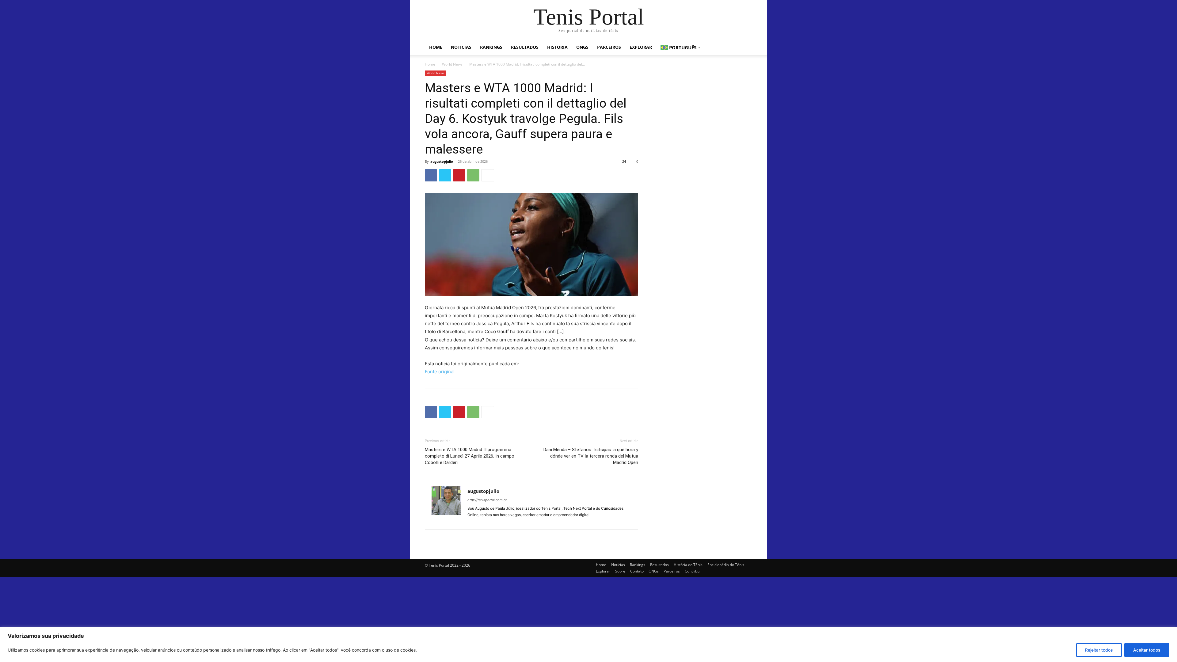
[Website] (472, 521)
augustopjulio (441, 161)
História (557, 47)
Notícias (461, 47)
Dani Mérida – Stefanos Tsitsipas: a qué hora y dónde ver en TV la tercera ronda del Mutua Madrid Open (590, 456)
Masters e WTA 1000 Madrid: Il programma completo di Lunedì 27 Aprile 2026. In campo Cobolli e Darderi (469, 456)
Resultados (525, 47)
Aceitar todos (1146, 649)
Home (435, 47)
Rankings (491, 47)
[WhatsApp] (473, 175)
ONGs (582, 47)
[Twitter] (445, 175)
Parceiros (609, 47)
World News (452, 64)
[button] (744, 48)
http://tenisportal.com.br (487, 500)
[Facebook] (431, 175)
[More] (487, 175)
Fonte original (440, 372)
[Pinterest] (459, 175)
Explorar (641, 47)
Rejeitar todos (1099, 649)
